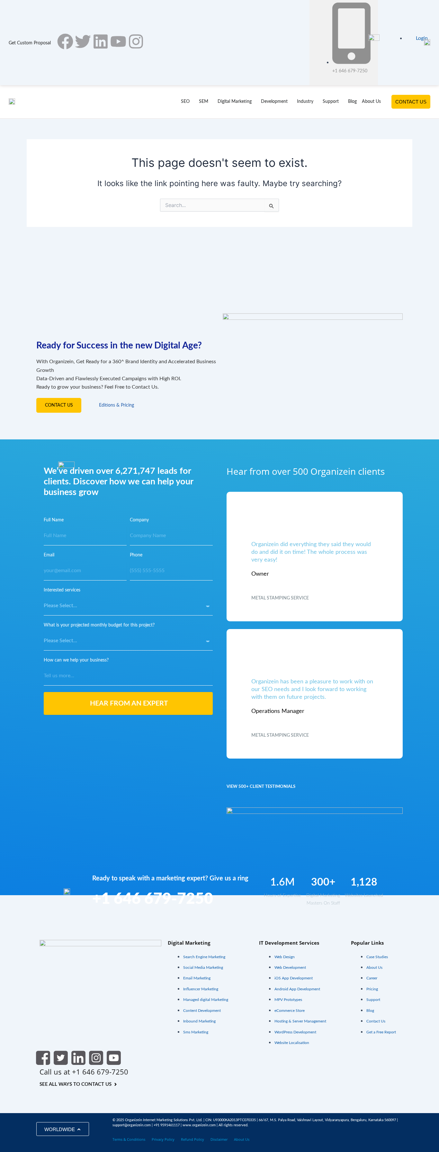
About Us (241, 1139)
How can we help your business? (76, 660)
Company (139, 520)
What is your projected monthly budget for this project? (99, 625)
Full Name (54, 520)
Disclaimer (219, 1139)
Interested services (62, 590)
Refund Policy (192, 1139)
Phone (136, 555)
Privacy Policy (163, 1139)
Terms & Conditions (128, 1139)
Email (49, 555)
